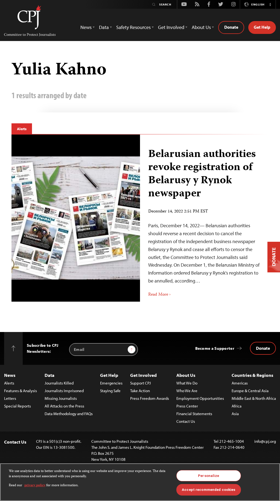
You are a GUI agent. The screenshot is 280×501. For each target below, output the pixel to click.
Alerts (22, 128)
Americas (240, 383)
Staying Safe (110, 390)
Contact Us (185, 421)
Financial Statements (194, 413)
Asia (235, 413)
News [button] (86, 27)
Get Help (262, 27)
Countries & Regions (252, 375)
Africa (236, 406)
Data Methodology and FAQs (69, 413)
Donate (231, 27)
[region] (140, 482)
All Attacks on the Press (64, 406)
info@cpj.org (265, 441)
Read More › (159, 294)
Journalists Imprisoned (64, 390)
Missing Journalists (61, 398)
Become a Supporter (214, 348)
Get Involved (143, 375)
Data (49, 375)
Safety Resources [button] (133, 27)
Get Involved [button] (171, 27)
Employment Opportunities (200, 398)
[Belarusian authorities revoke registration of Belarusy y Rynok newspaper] (204, 218)
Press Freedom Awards (149, 398)
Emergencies (111, 383)
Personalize (208, 476)
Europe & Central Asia (250, 390)
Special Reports (17, 406)
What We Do (186, 383)
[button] (270, 4)
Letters (10, 398)
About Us (185, 375)
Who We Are (186, 390)
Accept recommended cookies (208, 490)
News (9, 375)
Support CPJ (140, 383)
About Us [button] (201, 27)
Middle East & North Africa (254, 398)
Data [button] (104, 27)
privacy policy (34, 485)
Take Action (140, 390)
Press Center (187, 406)
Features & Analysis (20, 390)
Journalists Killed (59, 383)
